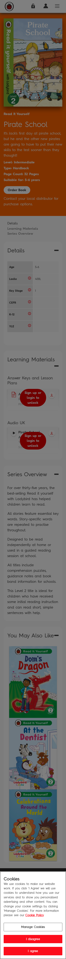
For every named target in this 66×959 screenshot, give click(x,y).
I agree (33, 951)
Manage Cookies (33, 927)
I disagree (33, 939)
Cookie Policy (34, 915)
